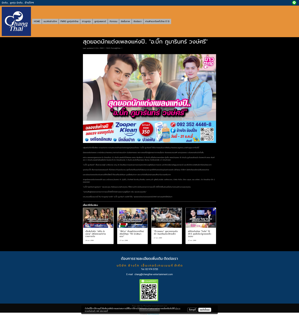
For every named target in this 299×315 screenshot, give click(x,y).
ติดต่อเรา (137, 21)
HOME (37, 21)
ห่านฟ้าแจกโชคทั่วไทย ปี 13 (157, 21)
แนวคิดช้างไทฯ (50, 21)
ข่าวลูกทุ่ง (86, 21)
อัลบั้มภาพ (125, 21)
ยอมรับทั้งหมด (205, 310)
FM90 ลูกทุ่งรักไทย (69, 21)
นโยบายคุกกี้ (104, 311)
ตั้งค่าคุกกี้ (192, 310)
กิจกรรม (113, 21)
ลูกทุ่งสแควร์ (100, 21)
